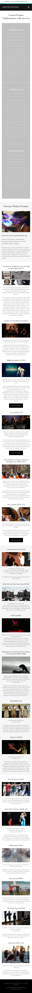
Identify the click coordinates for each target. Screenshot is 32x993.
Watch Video (16, 405)
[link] (10, 7)
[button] (28, 7)
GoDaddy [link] (19, 989)
